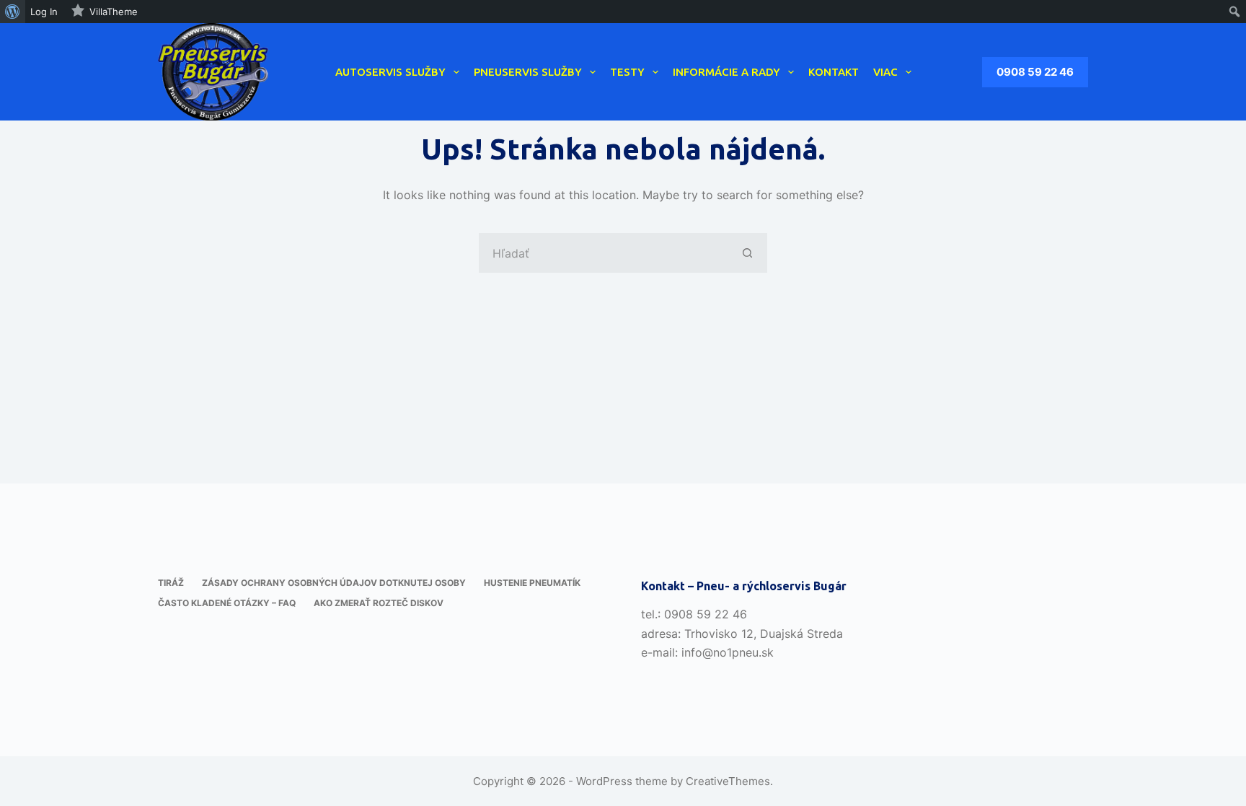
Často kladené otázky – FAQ (227, 602)
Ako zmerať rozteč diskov (378, 602)
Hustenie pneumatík (532, 582)
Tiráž (171, 582)
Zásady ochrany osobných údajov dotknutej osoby (334, 582)
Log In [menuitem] (44, 11)
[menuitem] (12, 11)
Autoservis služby (390, 72)
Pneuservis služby (528, 72)
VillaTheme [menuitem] (113, 11)
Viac (885, 72)
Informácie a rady (726, 72)
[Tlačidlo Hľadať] (747, 253)
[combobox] (604, 253)
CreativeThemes (728, 781)
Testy (627, 72)
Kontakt (833, 72)
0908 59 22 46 (1035, 72)
